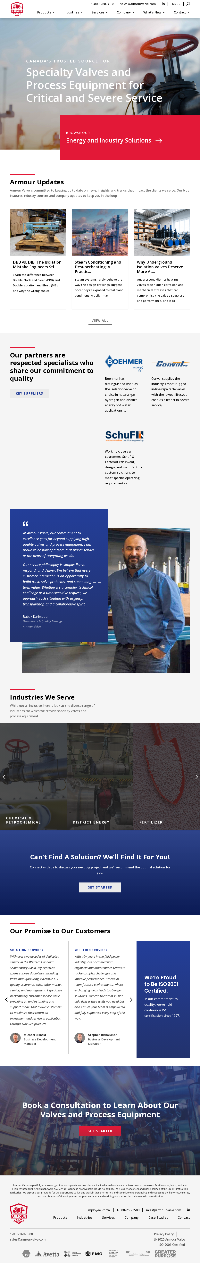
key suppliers (29, 393)
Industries (71, 12)
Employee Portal (99, 1210)
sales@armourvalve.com (138, 4)
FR (178, 4)
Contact (180, 12)
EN (173, 4)
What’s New (152, 12)
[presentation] (94, 582)
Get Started (100, 887)
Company (124, 12)
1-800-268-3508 (102, 4)
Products (44, 12)
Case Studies (158, 1217)
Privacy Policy (164, 1234)
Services (98, 12)
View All (100, 320)
